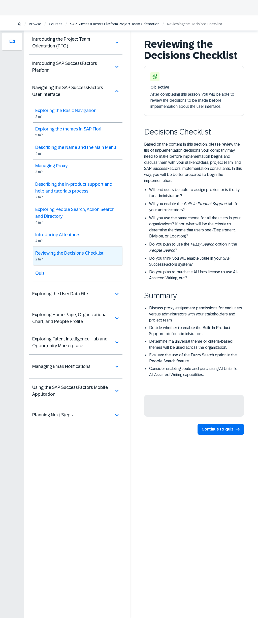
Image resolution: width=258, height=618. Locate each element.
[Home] (19, 24)
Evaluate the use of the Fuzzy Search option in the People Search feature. (193, 358)
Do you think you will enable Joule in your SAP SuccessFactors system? (190, 261)
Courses (55, 24)
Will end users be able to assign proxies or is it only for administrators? (194, 192)
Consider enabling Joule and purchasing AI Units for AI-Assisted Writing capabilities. (194, 371)
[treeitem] (75, 43)
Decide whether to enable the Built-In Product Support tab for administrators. (189, 331)
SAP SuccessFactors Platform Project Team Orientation (114, 24)
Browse (35, 24)
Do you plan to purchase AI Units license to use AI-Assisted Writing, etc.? (193, 275)
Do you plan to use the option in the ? (193, 247)
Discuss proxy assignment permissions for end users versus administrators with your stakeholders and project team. (195, 314)
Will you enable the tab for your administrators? (194, 207)
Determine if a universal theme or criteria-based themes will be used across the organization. (191, 344)
